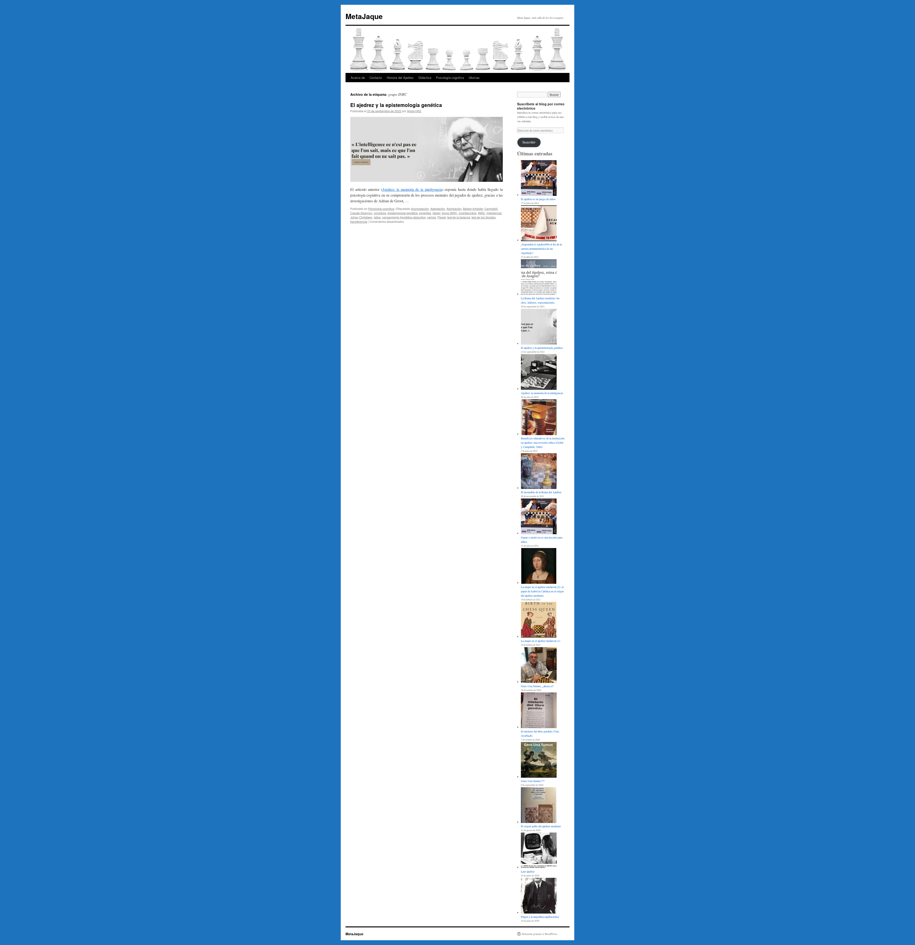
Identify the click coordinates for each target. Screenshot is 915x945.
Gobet (436, 213)
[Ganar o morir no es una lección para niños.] (539, 516)
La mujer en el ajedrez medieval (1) (540, 641)
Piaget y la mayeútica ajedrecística (540, 917)
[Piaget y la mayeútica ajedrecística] (539, 896)
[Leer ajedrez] (539, 851)
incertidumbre (468, 213)
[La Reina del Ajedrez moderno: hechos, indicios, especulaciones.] (539, 277)
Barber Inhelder (473, 209)
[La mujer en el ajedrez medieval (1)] (539, 620)
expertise (425, 213)
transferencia (358, 221)
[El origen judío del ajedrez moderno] (539, 805)
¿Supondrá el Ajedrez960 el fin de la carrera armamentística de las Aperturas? (541, 248)
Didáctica (424, 77)
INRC (481, 213)
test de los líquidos (484, 217)
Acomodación (420, 209)
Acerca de (358, 77)
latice (377, 217)
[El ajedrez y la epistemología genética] (539, 327)
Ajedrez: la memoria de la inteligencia (412, 189)
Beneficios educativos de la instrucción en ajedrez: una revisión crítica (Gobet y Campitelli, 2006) (542, 442)
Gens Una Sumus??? (532, 781)
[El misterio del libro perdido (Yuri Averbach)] (539, 710)
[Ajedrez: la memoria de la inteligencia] (539, 372)
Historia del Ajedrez (400, 77)
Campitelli (491, 209)
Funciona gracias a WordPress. (540, 934)
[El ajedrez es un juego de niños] (539, 178)
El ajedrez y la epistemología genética (396, 104)
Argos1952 (414, 111)
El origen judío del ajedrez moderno (541, 826)
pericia (431, 217)
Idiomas (474, 77)
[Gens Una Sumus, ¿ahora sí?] (539, 665)
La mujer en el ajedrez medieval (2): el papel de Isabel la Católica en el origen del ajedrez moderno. (542, 591)
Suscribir (528, 142)
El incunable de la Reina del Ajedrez (541, 492)
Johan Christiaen (361, 217)
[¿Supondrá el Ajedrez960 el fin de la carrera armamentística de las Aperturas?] (539, 223)
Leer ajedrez (527, 871)
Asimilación (454, 209)
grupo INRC (449, 213)
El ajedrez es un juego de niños (538, 199)
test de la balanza (458, 217)
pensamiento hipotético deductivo (404, 217)
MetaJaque (364, 16)
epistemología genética (402, 213)
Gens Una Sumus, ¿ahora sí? (537, 686)
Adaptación (437, 209)
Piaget (441, 217)
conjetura (380, 213)
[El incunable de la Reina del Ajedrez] (539, 471)
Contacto (376, 77)
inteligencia (494, 213)
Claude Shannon (361, 213)
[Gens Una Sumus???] (539, 760)
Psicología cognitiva (450, 77)
